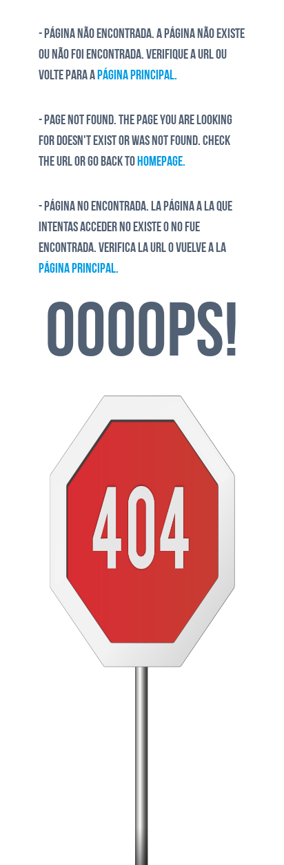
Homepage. (161, 162)
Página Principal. (137, 76)
